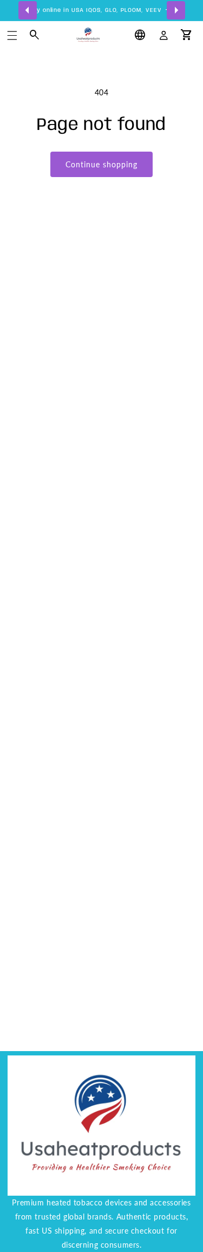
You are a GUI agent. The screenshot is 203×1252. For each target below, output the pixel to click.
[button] (12, 35)
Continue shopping (101, 164)
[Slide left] (28, 10)
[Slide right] (176, 10)
